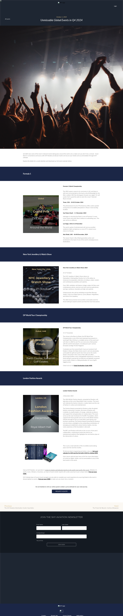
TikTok (68, 611)
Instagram (48, 611)
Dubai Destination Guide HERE (83, 365)
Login (115, 6)
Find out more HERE (44, 479)
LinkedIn (75, 611)
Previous (19, 507)
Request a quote (62, 491)
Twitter (61, 611)
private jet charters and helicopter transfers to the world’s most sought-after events (67, 470)
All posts (7, 19)
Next (105, 507)
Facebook (54, 611)
